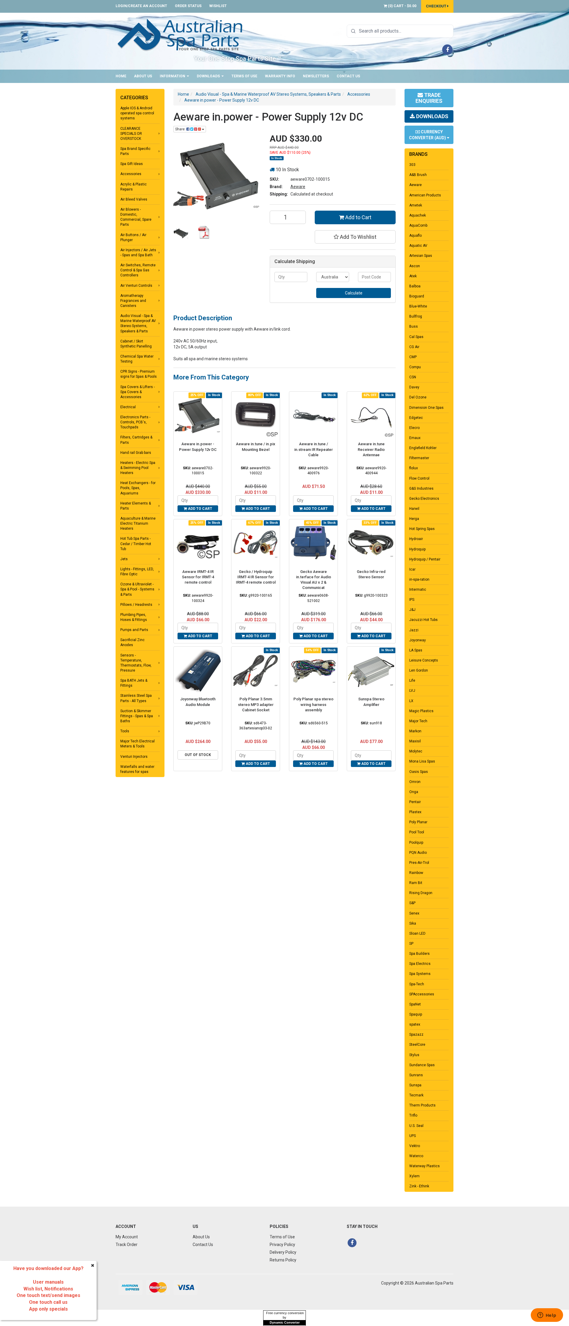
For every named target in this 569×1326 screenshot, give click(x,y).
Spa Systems (420, 974)
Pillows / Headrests (136, 605)
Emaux (415, 438)
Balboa (415, 286)
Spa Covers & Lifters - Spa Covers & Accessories (137, 392)
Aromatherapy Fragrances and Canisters (133, 301)
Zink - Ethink (419, 1186)
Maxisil (415, 741)
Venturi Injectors (134, 757)
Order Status (188, 6)
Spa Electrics (420, 964)
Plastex (415, 812)
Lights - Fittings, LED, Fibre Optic (137, 571)
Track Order (127, 1244)
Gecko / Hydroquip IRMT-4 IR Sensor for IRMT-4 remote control (256, 576)
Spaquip (415, 1014)
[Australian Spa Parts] (180, 34)
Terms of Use (244, 76)
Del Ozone (417, 397)
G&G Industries (421, 488)
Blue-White (418, 306)
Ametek (415, 205)
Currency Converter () (428, 134)
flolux (413, 468)
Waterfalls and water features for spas (137, 769)
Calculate (353, 293)
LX (411, 701)
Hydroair (416, 539)
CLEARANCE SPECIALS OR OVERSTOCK (131, 133)
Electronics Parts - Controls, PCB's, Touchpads (135, 422)
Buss (413, 326)
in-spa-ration (419, 579)
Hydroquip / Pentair (424, 559)
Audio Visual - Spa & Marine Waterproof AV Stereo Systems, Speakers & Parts (138, 323)
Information (173, 76)
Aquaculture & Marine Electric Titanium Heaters (138, 523)
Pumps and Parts (134, 630)
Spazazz (416, 1034)
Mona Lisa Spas (422, 761)
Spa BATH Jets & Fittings (133, 683)
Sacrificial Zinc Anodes (132, 642)
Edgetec (416, 418)
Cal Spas (416, 337)
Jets (124, 559)
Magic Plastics (421, 711)
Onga (413, 792)
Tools (124, 731)
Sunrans (416, 1075)
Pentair (415, 802)
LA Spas (415, 650)
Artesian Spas (420, 256)
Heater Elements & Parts (135, 505)
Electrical (128, 407)
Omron (415, 782)
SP (411, 943)
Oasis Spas (418, 772)
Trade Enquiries (428, 98)
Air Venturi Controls (136, 286)
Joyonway (417, 640)
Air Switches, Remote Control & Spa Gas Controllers (138, 270)
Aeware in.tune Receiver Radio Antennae (371, 449)
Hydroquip (417, 549)
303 (412, 165)
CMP (413, 357)
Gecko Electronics (424, 499)
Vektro (414, 1146)
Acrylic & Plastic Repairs (133, 186)
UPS (412, 1136)
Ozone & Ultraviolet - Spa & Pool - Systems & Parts (137, 589)
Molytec (415, 751)
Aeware (297, 186)
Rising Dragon (420, 893)
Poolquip (416, 842)
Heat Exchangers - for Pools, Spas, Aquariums (138, 488)
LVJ (412, 690)
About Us (143, 76)
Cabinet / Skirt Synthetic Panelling (136, 343)
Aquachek (417, 215)
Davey (414, 387)
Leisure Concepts (423, 660)
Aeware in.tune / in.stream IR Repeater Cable (313, 449)
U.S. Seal (416, 1126)
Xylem (414, 1176)
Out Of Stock (198, 755)
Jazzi (413, 630)
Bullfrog (415, 316)
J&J (412, 610)
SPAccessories (421, 994)
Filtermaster (419, 458)
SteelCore (417, 1044)
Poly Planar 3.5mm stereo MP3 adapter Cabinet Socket (256, 704)
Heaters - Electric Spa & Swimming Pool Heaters (137, 468)
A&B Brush (418, 175)
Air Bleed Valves (133, 199)
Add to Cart (357, 217)
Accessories (130, 174)
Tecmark (416, 1095)
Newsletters (316, 76)
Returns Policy (283, 1260)
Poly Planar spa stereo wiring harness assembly (313, 704)
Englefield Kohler (423, 448)
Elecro (414, 428)
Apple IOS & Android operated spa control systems (137, 113)
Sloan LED (417, 933)
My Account (127, 1236)
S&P (412, 903)
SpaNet (415, 1004)
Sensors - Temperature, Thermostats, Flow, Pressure (135, 662)
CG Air (414, 347)
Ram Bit (415, 883)
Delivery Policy (283, 1252)
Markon (415, 731)
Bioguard (416, 296)
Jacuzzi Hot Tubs (423, 620)
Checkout (436, 6)
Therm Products (422, 1105)
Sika (412, 923)
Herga (414, 519)
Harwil (414, 509)
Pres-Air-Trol (419, 863)
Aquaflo (415, 235)
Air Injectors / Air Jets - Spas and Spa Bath (138, 252)
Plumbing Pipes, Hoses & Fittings (133, 617)
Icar (412, 569)
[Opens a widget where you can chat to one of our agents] (546, 1315)
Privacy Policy (282, 1244)
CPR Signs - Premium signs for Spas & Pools (138, 374)
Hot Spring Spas (422, 529)
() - (401, 6)
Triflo (413, 1115)
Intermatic (417, 589)
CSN (412, 377)
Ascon (414, 266)
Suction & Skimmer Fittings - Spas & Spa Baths (136, 716)
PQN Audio (418, 853)
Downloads (209, 76)
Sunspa (415, 1085)
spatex (414, 1024)
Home (121, 76)
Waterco (416, 1156)
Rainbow (416, 873)
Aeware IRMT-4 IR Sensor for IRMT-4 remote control (198, 576)
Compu (415, 367)
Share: (180, 129)
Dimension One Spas (426, 408)
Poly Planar (418, 822)
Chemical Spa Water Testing (137, 358)
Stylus (414, 1055)
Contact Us (348, 76)
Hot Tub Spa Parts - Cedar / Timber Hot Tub (135, 544)
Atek (413, 276)
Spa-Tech (416, 984)
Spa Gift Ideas (131, 164)
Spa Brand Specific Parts (135, 151)
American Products (425, 195)
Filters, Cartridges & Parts (136, 439)
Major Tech (418, 721)
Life (412, 680)
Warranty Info (280, 76)
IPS (411, 600)
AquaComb (418, 225)
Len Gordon (418, 670)
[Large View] (180, 233)
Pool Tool (416, 832)
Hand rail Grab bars (135, 453)
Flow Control (419, 478)
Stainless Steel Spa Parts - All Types (136, 698)
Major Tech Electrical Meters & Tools (137, 743)
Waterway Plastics (424, 1166)
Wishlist (218, 6)
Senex (414, 913)
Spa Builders (419, 954)
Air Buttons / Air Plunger (133, 237)
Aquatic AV (418, 246)
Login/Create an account (141, 6)
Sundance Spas (422, 1065)
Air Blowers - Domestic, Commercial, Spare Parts (135, 217)
